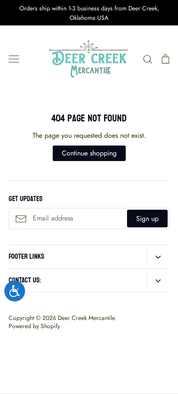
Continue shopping (89, 153)
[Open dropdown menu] (157, 257)
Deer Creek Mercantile (86, 317)
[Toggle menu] (13, 59)
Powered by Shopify (34, 326)
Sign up (147, 218)
